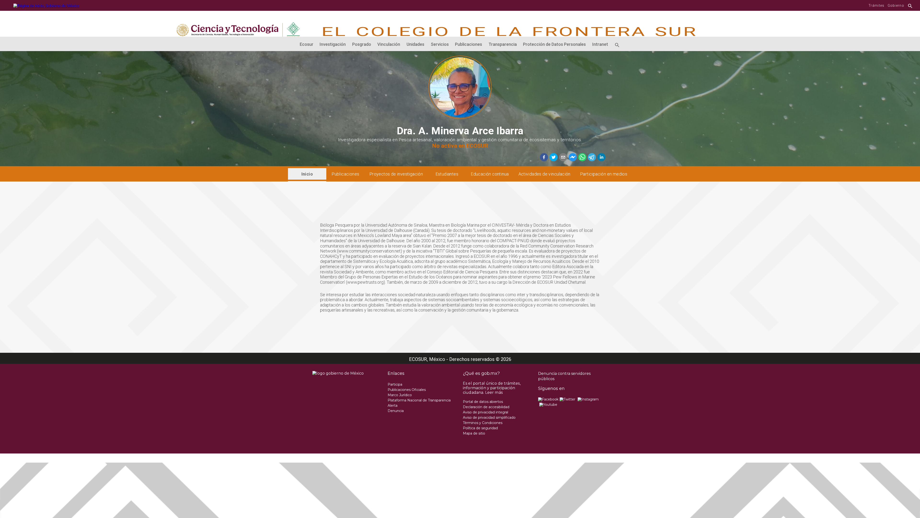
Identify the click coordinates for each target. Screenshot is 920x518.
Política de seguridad (480, 428)
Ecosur (306, 44)
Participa (395, 384)
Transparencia (503, 44)
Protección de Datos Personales (554, 44)
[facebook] (544, 157)
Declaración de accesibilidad (486, 407)
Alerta (392, 405)
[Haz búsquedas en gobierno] (908, 5)
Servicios (440, 44)
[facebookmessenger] (572, 157)
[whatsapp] (581, 157)
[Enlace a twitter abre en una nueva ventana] (567, 399)
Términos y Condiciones (482, 423)
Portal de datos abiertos (483, 402)
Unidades (415, 44)
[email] (562, 157)
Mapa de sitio (474, 433)
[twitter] (553, 157)
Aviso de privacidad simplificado (489, 417)
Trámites (876, 5)
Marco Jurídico (400, 395)
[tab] (307, 174)
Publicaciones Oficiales (407, 390)
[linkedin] (601, 157)
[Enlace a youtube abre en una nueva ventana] (548, 404)
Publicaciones (468, 44)
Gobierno (896, 5)
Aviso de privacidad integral (485, 412)
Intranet (600, 44)
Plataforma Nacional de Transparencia (419, 400)
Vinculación (388, 44)
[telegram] (591, 157)
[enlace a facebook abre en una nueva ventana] (548, 399)
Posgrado (361, 44)
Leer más (494, 392)
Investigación (333, 44)
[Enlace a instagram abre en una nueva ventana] (588, 399)
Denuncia (396, 411)
